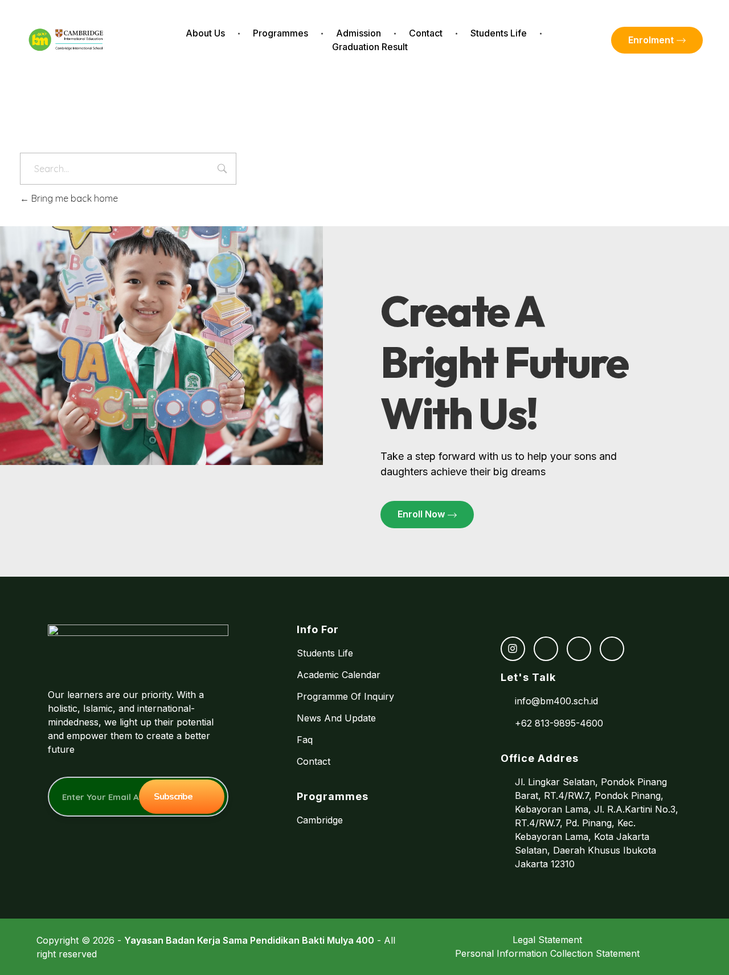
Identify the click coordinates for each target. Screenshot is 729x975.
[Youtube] (612, 649)
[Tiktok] (579, 649)
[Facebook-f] (546, 649)
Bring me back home (73, 198)
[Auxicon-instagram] (513, 649)
